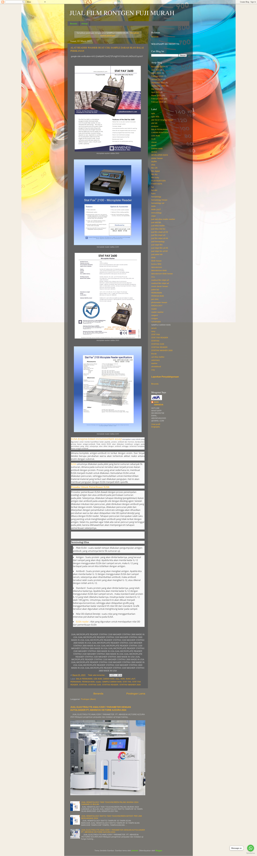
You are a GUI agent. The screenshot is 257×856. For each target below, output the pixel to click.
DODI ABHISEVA (158, 403)
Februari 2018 (157, 102)
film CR (154, 168)
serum (154, 328)
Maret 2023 (156, 96)
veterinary (155, 360)
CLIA (153, 139)
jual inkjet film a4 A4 (159, 248)
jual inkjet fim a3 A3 (159, 251)
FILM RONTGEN (158, 181)
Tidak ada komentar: (97, 675)
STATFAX (83, 685)
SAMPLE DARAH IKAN (112, 682)
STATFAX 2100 (94, 685)
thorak (154, 354)
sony (153, 331)
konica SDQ (156, 264)
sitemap (84, 23)
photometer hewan (159, 302)
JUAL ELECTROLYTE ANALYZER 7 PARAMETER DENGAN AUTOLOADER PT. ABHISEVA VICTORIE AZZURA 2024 (113, 831)
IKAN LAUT (130, 679)
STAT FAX (127, 682)
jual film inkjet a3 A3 (159, 232)
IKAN (122, 679)
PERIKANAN (75, 682)
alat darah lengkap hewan (162, 120)
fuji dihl (154, 190)
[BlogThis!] (113, 675)
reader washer (157, 312)
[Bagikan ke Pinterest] (120, 675)
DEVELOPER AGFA (159, 155)
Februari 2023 (157, 99)
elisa (117, 679)
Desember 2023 (158, 83)
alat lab (154, 123)
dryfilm (154, 161)
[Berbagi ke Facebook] (118, 675)
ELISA (73, 464)
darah (153, 145)
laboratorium (156, 267)
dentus (154, 152)
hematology (156, 197)
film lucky (155, 178)
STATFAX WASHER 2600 (130, 685)
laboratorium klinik (159, 270)
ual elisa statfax (157, 357)
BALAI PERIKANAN (84, 679)
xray (153, 370)
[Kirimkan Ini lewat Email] (110, 675)
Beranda (73, 23)
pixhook (134, 851)
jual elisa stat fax (158, 229)
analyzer (154, 126)
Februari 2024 (157, 76)
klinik (153, 258)
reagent (154, 315)
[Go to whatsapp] (250, 848)
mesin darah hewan (159, 286)
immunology (156, 213)
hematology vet (157, 203)
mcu (153, 277)
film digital (155, 171)
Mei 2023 (155, 89)
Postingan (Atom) (88, 699)
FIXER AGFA (156, 184)
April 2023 (155, 92)
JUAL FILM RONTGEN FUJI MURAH (122, 12)
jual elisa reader (158, 226)
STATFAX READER (110, 685)
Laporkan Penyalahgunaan (165, 377)
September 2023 (158, 86)
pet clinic (155, 299)
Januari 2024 (156, 79)
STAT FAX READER (159, 338)
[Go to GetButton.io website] (250, 853)
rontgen (154, 319)
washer (154, 363)
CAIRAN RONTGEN (159, 133)
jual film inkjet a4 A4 (159, 238)
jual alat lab (156, 222)
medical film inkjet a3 (160, 280)
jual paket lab (156, 254)
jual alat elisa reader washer (163, 219)
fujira (153, 193)
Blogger (159, 851)
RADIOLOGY (156, 306)
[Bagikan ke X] (115, 675)
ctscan (154, 142)
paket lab (155, 290)
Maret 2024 (156, 73)
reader (98, 682)
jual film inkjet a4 (158, 235)
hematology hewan (159, 200)
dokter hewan (157, 158)
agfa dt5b (155, 117)
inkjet (153, 216)
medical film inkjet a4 (160, 283)
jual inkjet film (157, 245)
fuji (152, 187)
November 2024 (158, 67)
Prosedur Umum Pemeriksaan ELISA (90, 487)
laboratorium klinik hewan (162, 274)
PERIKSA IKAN (88, 682)
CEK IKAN (98, 679)
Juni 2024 (155, 70)
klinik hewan (156, 261)
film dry (154, 174)
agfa (153, 113)
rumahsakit (156, 322)
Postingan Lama (135, 693)
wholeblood (156, 367)
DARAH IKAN (108, 679)
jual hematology (158, 242)
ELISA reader (82, 621)
